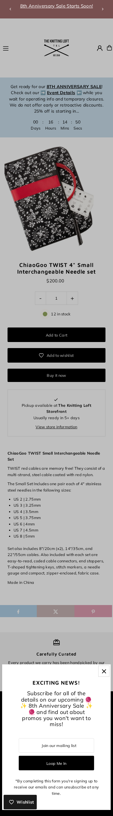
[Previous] (11, 9)
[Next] (102, 9)
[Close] (104, 671)
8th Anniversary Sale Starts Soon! (56, 6)
